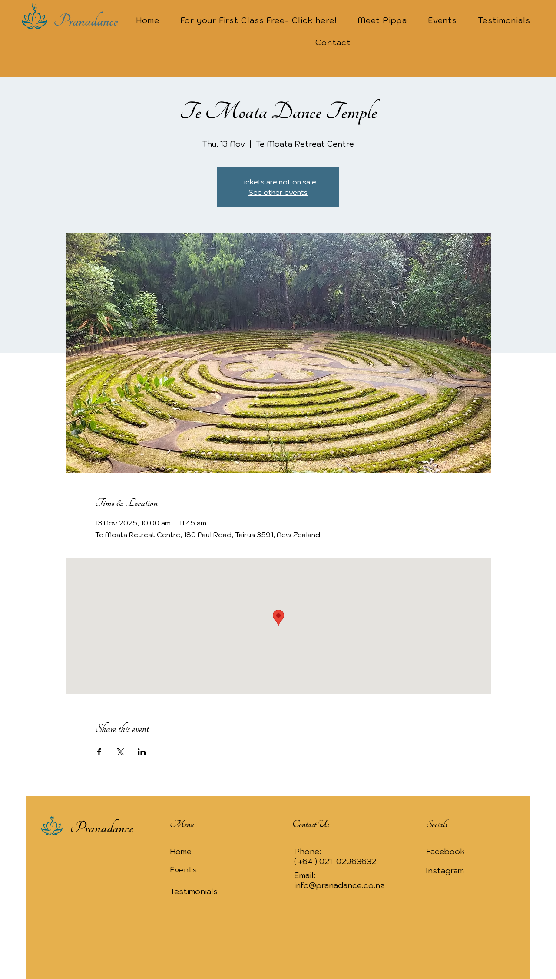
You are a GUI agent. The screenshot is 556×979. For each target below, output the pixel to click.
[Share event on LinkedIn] (142, 751)
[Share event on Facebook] (99, 751)
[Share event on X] (120, 751)
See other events (278, 192)
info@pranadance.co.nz (339, 885)
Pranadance (85, 21)
